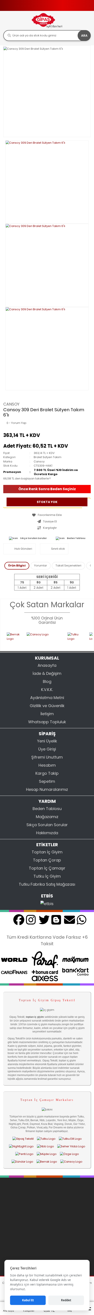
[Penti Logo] (24, 1154)
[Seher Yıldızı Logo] (71, 1146)
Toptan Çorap (47, 860)
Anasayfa (47, 665)
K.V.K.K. (47, 689)
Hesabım (47, 765)
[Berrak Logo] (7, 638)
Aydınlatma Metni (47, 697)
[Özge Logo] (69, 1154)
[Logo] (47, 20)
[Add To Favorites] (47, 515)
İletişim (47, 713)
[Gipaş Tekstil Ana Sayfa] (23, 1138)
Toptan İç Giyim (47, 852)
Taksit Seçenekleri (68, 565)
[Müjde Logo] (47, 1154)
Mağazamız (47, 816)
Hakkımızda (47, 833)
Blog (47, 681)
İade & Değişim (47, 673)
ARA (84, 35)
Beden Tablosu (76, 538)
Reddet (66, 1300)
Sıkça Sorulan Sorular (33, 538)
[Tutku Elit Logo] (70, 1138)
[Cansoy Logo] (37, 638)
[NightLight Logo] (21, 1146)
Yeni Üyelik (47, 741)
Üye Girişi (47, 749)
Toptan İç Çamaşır (47, 868)
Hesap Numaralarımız (47, 789)
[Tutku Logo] (69, 638)
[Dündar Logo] (22, 1162)
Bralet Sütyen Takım (47, 457)
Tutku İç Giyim (47, 876)
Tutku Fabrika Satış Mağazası (47, 884)
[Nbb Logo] (45, 1146)
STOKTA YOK (47, 502)
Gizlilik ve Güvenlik (47, 705)
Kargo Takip (47, 773)
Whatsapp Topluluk (47, 722)
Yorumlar (40, 565)
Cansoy (11, 404)
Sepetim (47, 781)
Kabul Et (28, 1300)
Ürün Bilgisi (17, 565)
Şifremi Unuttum (47, 757)
